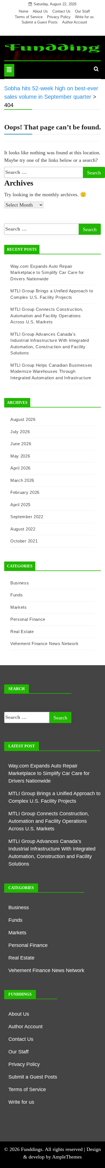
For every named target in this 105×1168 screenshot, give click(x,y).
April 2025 (20, 504)
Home (23, 11)
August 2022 (23, 529)
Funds (16, 595)
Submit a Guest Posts (40, 22)
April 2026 (20, 468)
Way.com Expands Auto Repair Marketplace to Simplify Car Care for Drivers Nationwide (47, 272)
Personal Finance (27, 619)
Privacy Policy (59, 17)
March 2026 (22, 480)
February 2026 (24, 492)
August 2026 (23, 419)
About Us (40, 11)
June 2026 (20, 443)
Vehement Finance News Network (44, 643)
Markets (18, 607)
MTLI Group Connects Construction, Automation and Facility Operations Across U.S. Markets (46, 315)
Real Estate (22, 631)
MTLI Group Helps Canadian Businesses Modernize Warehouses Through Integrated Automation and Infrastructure (51, 371)
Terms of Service (29, 17)
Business (19, 583)
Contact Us (61, 11)
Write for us (84, 17)
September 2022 (26, 516)
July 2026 (20, 431)
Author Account (74, 22)
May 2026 (20, 456)
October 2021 (24, 541)
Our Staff (82, 11)
